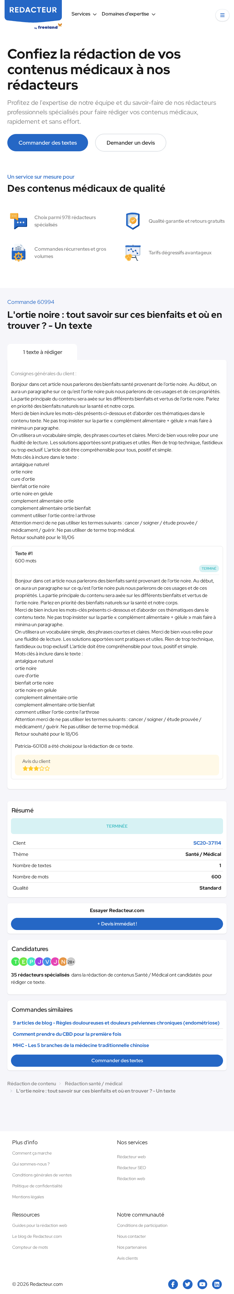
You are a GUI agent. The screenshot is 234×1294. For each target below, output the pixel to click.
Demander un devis (131, 142)
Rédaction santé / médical (93, 1083)
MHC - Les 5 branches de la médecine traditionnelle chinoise (81, 1045)
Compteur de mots (30, 1247)
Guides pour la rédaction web (39, 1225)
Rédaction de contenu (31, 1083)
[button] (222, 15)
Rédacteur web (131, 1156)
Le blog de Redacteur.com (37, 1236)
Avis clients (127, 1258)
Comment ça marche (32, 1153)
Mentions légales (28, 1197)
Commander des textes (48, 142)
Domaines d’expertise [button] (125, 14)
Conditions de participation (142, 1225)
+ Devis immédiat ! (117, 924)
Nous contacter (131, 1236)
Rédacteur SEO (131, 1167)
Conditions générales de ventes (42, 1175)
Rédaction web (131, 1178)
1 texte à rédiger (42, 351)
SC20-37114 (207, 843)
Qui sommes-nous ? (31, 1164)
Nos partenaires (132, 1247)
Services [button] (81, 14)
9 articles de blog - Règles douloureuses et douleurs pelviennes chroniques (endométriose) (116, 1023)
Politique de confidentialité (37, 1186)
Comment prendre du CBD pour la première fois (67, 1034)
